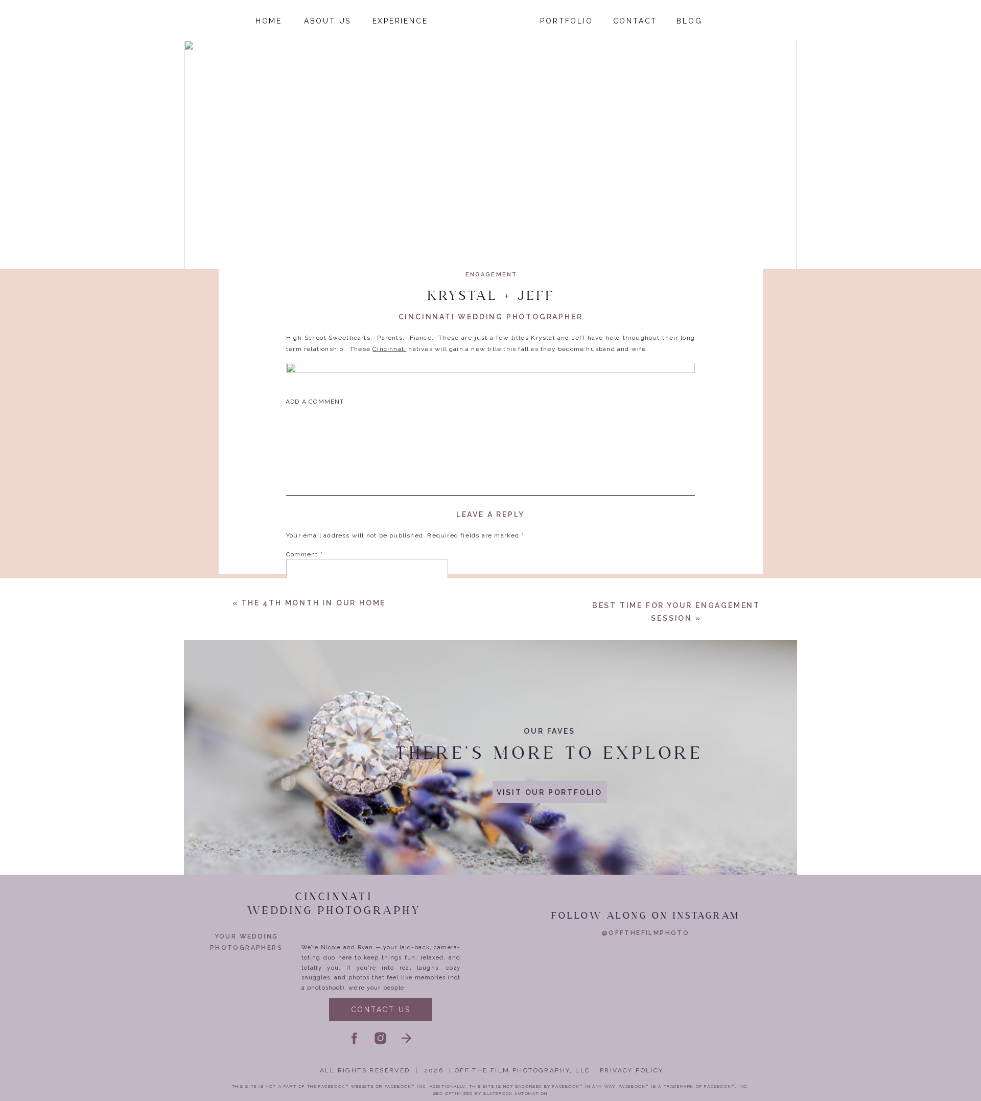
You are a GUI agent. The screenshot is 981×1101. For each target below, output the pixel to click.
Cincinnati (389, 349)
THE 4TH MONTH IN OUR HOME (313, 603)
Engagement (491, 274)
